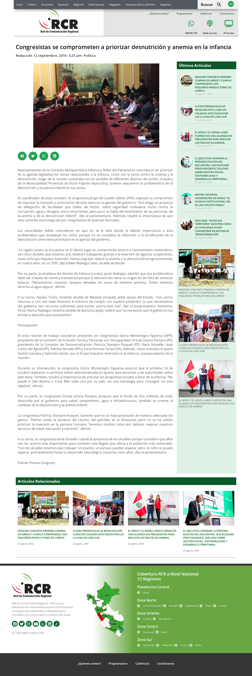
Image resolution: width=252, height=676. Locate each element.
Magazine (114, 4)
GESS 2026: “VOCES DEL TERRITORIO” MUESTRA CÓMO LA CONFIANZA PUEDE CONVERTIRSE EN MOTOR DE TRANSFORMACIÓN (213, 227)
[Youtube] (36, 624)
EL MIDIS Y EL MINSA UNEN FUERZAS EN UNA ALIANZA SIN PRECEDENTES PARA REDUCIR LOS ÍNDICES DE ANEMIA (213, 137)
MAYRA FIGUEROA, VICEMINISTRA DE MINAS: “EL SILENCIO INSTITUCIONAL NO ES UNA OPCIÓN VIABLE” (212, 200)
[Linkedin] (50, 624)
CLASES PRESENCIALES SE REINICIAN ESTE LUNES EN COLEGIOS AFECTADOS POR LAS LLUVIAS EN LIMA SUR (211, 111)
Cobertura (206, 13)
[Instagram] (29, 624)
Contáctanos (227, 13)
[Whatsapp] (43, 624)
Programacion (184, 13)
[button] (219, 4)
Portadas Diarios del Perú (140, 4)
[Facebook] (15, 624)
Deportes (165, 4)
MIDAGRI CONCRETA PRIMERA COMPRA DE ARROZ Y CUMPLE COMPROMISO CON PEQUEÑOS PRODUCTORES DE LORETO (213, 83)
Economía (47, 4)
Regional (78, 4)
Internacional (96, 4)
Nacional (63, 4)
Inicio (19, 4)
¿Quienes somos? (159, 13)
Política (32, 4)
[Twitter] (22, 624)
